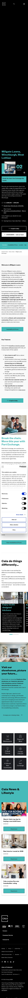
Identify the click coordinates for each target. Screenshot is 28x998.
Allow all (14, 519)
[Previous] (3, 172)
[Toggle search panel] (14, 4)
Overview (4, 245)
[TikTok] (13, 962)
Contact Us (6, 939)
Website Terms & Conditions (7, 951)
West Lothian (11, 251)
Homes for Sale (5, 251)
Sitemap (3, 948)
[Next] (24, 172)
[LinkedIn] (10, 962)
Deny (14, 530)
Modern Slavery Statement (7, 957)
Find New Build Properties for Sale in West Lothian (12, 970)
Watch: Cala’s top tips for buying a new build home (12, 820)
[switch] (24, 498)
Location (21, 245)
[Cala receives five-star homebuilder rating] (14, 871)
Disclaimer (17, 954)
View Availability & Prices (14, 542)
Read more (14, 829)
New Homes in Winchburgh (7, 972)
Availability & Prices (13, 245)
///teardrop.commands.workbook (12, 211)
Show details (19, 514)
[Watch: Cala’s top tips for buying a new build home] (14, 809)
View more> (21, 390)
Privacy (9, 948)
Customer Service (8, 935)
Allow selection (14, 524)
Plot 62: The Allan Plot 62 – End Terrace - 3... (11, 974)
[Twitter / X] (7, 962)
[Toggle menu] (24, 4)
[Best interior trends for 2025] (14, 841)
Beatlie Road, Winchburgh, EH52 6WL (14, 206)
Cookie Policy (17, 948)
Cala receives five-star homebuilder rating (11, 882)
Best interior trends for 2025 (13, 851)
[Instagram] (5, 962)
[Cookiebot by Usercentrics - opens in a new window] (19, 467)
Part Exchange (9, 357)
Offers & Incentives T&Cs (7, 954)
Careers (5, 931)
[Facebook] (2, 962)
